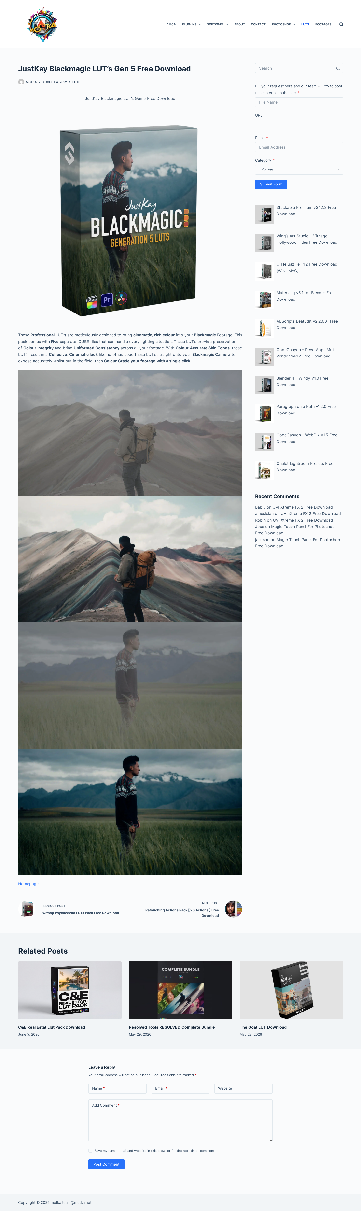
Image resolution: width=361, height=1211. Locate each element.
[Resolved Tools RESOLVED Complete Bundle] (180, 990)
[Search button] (338, 68)
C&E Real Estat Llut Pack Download (51, 1027)
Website (225, 1088)
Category (263, 160)
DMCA (171, 24)
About (239, 24)
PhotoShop (281, 24)
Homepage (28, 883)
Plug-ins (189, 24)
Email (259, 137)
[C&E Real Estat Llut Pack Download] (70, 990)
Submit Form (271, 184)
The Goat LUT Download (263, 1027)
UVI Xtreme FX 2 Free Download (303, 507)
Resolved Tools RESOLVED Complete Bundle (172, 1027)
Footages (323, 24)
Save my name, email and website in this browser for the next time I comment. (155, 1151)
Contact (258, 24)
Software (215, 24)
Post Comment (106, 1164)
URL (258, 115)
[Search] (341, 24)
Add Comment (106, 1105)
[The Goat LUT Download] (291, 990)
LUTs (305, 24)
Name (98, 1088)
